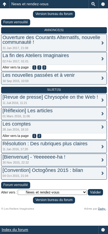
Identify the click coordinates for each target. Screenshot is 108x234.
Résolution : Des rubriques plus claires (45, 143)
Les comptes (16, 124)
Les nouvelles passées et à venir (38, 75)
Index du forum (15, 229)
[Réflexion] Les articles (27, 110)
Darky (102, 208)
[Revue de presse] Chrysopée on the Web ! (50, 97)
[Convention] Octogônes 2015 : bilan (42, 170)
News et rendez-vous (29, 4)
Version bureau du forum (54, 14)
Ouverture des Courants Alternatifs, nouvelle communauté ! (51, 40)
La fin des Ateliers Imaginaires (35, 55)
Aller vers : (9, 192)
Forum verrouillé (15, 22)
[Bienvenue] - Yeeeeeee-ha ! (33, 157)
